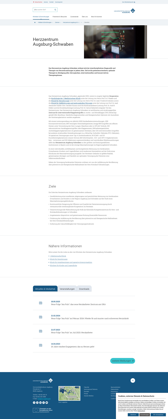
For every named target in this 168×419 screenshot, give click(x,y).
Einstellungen (144, 414)
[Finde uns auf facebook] (34, 402)
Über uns (85, 17)
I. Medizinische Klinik (58, 256)
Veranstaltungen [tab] (67, 289)
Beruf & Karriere (96, 17)
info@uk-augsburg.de (44, 398)
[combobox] (43, 10)
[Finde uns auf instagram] (37, 402)
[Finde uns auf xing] (43, 402)
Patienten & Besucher (60, 17)
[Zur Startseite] (124, 9)
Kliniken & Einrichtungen (41, 17)
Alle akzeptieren (158, 414)
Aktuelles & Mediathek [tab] (45, 289)
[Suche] (55, 10)
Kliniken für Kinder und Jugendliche (63, 265)
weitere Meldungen (121, 360)
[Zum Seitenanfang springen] (133, 380)
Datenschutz (141, 411)
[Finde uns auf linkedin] (40, 402)
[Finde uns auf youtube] (47, 402)
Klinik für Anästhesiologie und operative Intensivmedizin (71, 262)
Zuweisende (74, 17)
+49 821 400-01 (42, 395)
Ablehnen (133, 414)
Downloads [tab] (84, 289)
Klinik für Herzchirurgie (58, 259)
